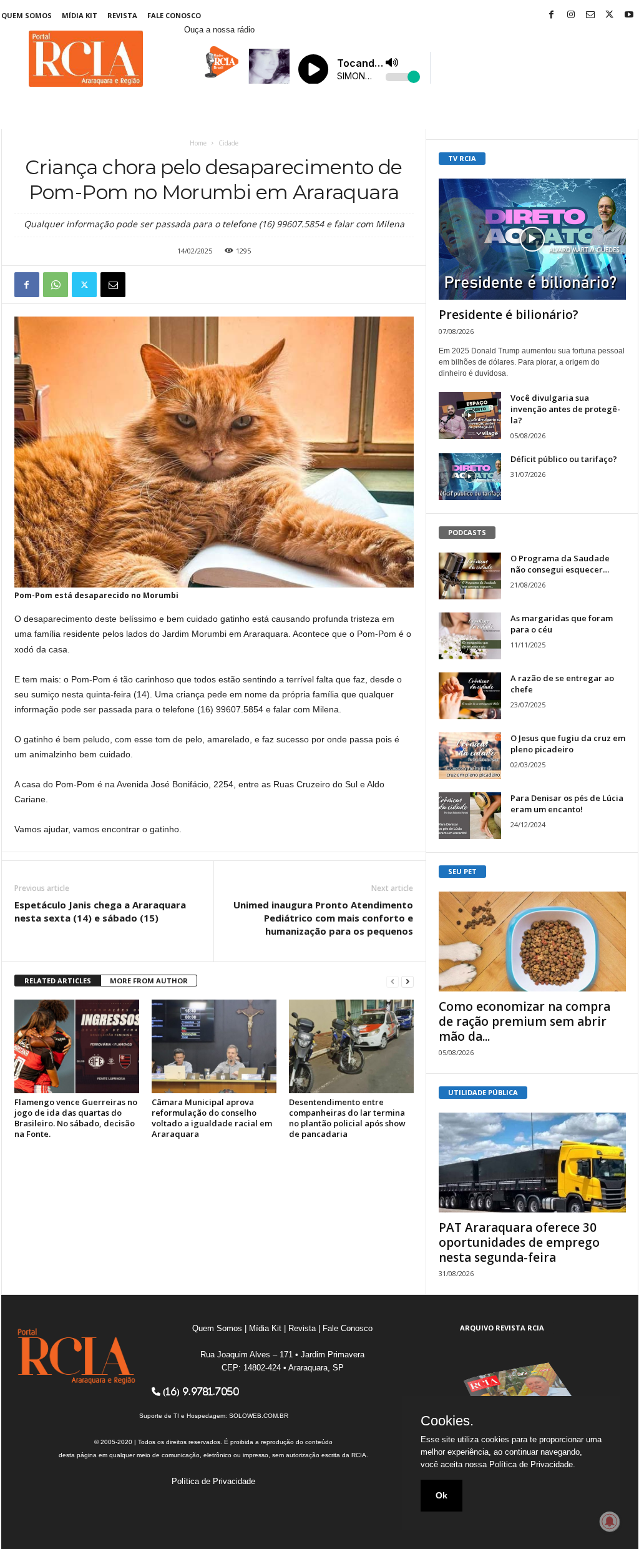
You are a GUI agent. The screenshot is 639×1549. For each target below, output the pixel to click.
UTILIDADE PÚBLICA (483, 1092)
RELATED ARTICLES (57, 980)
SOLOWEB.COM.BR (258, 1415)
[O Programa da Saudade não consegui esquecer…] (470, 576)
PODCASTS (467, 532)
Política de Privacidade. (532, 1464)
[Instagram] (570, 15)
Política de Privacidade (213, 1481)
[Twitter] (609, 15)
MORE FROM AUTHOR (149, 980)
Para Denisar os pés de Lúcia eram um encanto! (566, 803)
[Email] (112, 284)
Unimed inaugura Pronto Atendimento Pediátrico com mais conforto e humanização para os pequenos (323, 917)
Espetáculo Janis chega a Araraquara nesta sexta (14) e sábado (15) (100, 911)
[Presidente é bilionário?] (532, 239)
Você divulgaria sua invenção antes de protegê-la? (565, 409)
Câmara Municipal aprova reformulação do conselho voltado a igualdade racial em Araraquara (212, 1117)
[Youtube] (629, 15)
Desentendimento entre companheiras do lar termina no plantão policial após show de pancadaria (347, 1117)
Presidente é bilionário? (508, 315)
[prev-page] (392, 981)
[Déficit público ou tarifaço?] (470, 476)
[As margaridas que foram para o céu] (470, 635)
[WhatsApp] (55, 284)
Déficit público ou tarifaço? (563, 459)
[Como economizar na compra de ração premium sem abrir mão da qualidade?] (532, 941)
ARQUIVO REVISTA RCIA (502, 1327)
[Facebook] (551, 15)
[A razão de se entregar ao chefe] (470, 695)
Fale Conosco (174, 15)
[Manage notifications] (610, 1522)
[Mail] (590, 15)
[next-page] (407, 981)
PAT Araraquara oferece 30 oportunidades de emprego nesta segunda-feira (519, 1242)
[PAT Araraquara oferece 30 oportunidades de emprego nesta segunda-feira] (532, 1162)
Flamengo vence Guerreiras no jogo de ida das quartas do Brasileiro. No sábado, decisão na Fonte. (75, 1117)
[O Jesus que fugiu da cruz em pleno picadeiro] (470, 755)
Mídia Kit (79, 15)
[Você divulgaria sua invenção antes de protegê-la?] (470, 415)
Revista (122, 15)
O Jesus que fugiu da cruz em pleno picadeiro (567, 743)
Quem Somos (26, 15)
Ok (441, 1495)
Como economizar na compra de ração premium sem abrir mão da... (524, 1021)
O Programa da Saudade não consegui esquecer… (560, 564)
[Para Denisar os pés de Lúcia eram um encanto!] (470, 815)
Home (198, 143)
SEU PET (462, 871)
